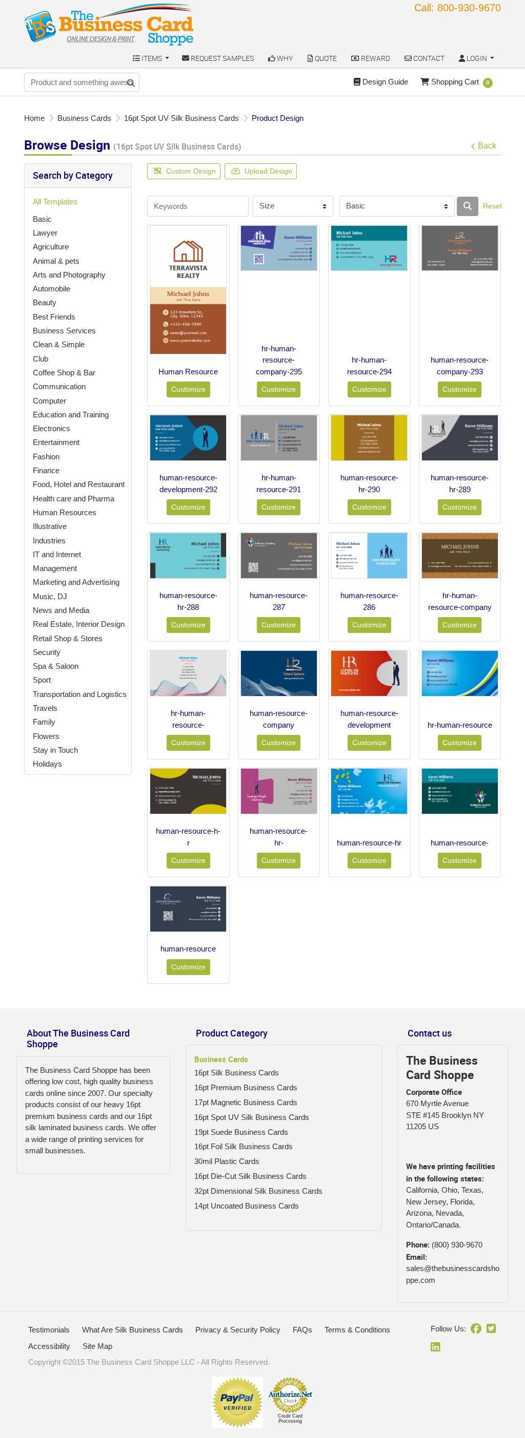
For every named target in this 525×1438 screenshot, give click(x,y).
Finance (46, 470)
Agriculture (51, 246)
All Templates (55, 201)
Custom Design (191, 171)
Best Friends (54, 316)
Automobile (51, 288)
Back (487, 145)
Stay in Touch (55, 750)
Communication (59, 386)
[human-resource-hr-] (278, 791)
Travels (45, 708)
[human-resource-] (459, 791)
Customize (188, 389)
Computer (49, 400)
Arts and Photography (69, 274)
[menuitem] (150, 58)
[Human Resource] (188, 289)
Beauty (44, 302)
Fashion (46, 456)
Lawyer (45, 232)
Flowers (46, 736)
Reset (492, 206)
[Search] (467, 206)
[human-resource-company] (278, 673)
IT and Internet (57, 554)
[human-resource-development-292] (188, 438)
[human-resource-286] (369, 556)
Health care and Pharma (73, 498)
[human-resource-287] (278, 556)
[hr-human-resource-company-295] (278, 248)
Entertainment (56, 442)
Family (44, 721)
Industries (49, 540)
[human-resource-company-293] (459, 248)
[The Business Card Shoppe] (109, 24)
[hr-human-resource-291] (278, 438)
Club (40, 358)
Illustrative (50, 526)
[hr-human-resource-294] (369, 248)
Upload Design (268, 171)
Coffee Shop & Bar (64, 372)
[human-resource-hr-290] (369, 438)
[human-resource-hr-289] (459, 438)
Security (46, 652)
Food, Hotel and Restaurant (79, 484)
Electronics (51, 428)
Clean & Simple (59, 344)
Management (55, 568)
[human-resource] (188, 909)
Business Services (64, 330)
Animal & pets (56, 261)
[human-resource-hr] (369, 791)
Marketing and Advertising (76, 582)
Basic (42, 219)
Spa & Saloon (55, 666)
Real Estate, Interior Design (79, 624)
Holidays (47, 763)
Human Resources (64, 512)
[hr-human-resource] (459, 673)
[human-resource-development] (369, 673)
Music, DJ (50, 596)
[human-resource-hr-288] (188, 556)
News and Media (61, 610)
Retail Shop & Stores (68, 638)
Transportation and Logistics (80, 694)
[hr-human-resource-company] (459, 556)
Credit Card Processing (290, 1418)
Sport (42, 679)
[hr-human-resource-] (188, 673)
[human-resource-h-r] (188, 791)
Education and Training (71, 414)
